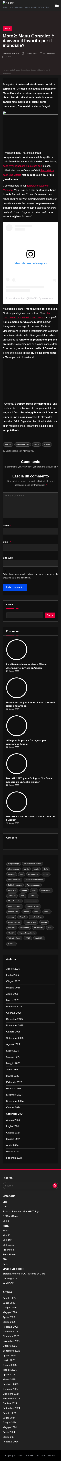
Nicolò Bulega (36, 917)
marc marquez (31, 901)
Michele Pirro (13, 912)
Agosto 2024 (13, 1120)
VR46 (28, 938)
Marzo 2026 (12, 1000)
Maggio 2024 (13, 1139)
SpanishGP (38, 927)
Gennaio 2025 (14, 1088)
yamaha (11, 943)
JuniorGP (12, 896)
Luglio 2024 (12, 1126)
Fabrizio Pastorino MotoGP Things (21, 1211)
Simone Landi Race (13, 1269)
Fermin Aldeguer (33, 885)
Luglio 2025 (12, 1050)
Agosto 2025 (13, 1044)
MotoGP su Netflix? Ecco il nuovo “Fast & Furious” (30, 818)
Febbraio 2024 (14, 1158)
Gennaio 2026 (14, 1013)
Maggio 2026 (13, 987)
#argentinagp (13, 863)
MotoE (6, 1235)
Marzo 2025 (12, 1076)
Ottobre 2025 (13, 1031)
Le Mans (33, 896)
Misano (26, 912)
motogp (11, 917)
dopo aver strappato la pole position (22, 165)
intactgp (8, 444)
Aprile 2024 (12, 1145)
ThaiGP (47, 444)
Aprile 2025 (12, 1069)
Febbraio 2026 (14, 1006)
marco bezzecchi (14, 906)
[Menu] (56, 5)
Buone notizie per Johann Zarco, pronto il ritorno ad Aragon (30, 704)
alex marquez (13, 869)
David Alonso (33, 874)
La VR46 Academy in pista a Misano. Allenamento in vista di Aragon (27, 666)
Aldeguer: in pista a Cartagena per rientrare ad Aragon (26, 742)
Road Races (9, 1254)
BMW (46, 869)
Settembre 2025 (15, 1038)
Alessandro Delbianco (32, 863)
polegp (44, 922)
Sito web (8, 558)
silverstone (25, 927)
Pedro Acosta (31, 922)
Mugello (22, 917)
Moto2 (7, 28)
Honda (24, 890)
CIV (21, 874)
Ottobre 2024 (13, 1107)
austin (36, 869)
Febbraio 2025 (14, 1082)
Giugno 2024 (13, 1132)
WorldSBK (39, 938)
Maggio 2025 (13, 1063)
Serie (5, 1264)
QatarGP (11, 927)
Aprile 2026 (12, 994)
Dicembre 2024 (14, 1095)
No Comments (49, 54)
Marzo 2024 (12, 1151)
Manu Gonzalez (22, 444)
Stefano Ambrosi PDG (24, 1273)
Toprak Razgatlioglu (27, 933)
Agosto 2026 (13, 969)
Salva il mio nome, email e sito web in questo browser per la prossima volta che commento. (30, 576)
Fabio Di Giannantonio (34, 880)
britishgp (11, 874)
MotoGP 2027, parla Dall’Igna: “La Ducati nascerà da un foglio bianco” (29, 780)
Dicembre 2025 (14, 1019)
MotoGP (7, 1240)
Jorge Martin (46, 890)
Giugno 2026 (13, 981)
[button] (55, 1185)
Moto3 (46, 912)
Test (49, 927)
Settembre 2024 (15, 1114)
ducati (46, 874)
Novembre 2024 (15, 1101)
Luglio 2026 (12, 975)
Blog (5, 1202)
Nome (7, 525)
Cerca (9, 604)
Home (5, 70)
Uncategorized (10, 1278)
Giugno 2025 (13, 1057)
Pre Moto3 (8, 1250)
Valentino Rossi (14, 938)
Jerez (34, 890)
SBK (5, 1259)
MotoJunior (9, 1245)
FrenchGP (12, 890)
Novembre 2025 (15, 1025)
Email (7, 542)
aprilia (26, 869)
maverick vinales (33, 906)
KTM (22, 896)
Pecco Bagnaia (14, 922)
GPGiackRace (10, 1216)
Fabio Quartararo (15, 885)
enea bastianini (14, 880)
